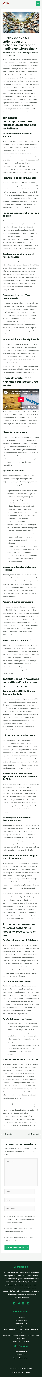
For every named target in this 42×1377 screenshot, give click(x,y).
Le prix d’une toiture (21, 1358)
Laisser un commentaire (12, 53)
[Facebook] (14, 1303)
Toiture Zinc (21, 1355)
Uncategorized (28, 53)
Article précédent (8, 1134)
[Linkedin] (28, 1303)
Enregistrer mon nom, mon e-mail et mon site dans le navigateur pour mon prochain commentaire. (19, 1219)
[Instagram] (23, 1303)
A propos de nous (21, 1320)
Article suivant (34, 1134)
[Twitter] (18, 1303)
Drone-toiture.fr (21, 1323)
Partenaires (21, 1317)
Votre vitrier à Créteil (21, 1342)
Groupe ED (21, 1326)
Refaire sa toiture (21, 1352)
